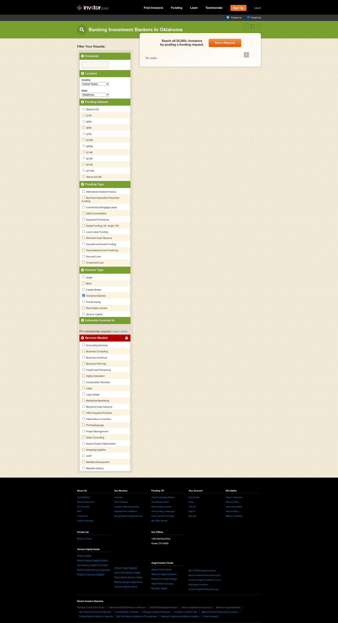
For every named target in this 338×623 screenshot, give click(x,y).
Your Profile (194, 497)
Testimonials (214, 8)
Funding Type (94, 184)
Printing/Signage (94, 425)
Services (118, 497)
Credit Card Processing (98, 369)
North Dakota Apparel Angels (163, 607)
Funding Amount (96, 102)
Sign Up (238, 8)
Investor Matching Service (126, 506)
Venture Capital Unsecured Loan (196, 607)
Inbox (191, 501)
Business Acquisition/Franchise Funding (100, 199)
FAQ (79, 511)
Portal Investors (210, 616)
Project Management (96, 431)
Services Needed (96, 338)
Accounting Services (96, 345)
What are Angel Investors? (164, 574)
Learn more (120, 331)
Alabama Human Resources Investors (219, 611)
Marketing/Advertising (97, 400)
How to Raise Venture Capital (128, 577)
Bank (88, 283)
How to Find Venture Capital (127, 572)
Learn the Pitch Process (162, 515)
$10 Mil (90, 170)
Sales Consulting (94, 437)
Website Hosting (94, 468)
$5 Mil (89, 164)
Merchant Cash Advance (98, 237)
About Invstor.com (85, 501)
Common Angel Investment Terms (205, 579)
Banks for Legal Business (228, 607)
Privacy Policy (232, 501)
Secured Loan (93, 256)
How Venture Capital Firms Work (92, 565)
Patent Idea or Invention (98, 419)
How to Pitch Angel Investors (202, 570)
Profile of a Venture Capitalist (90, 574)
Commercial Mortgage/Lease (101, 207)
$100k (89, 140)
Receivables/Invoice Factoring (101, 250)
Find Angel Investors (198, 584)
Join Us (192, 506)
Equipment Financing (97, 219)
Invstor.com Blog (85, 520)
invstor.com (92, 8)
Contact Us (82, 515)
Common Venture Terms (125, 586)
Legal (88, 388)
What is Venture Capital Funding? (92, 560)
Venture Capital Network (125, 567)
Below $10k (92, 109)
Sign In (192, 511)
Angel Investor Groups (162, 583)
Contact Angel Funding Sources (204, 589)
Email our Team (84, 538)
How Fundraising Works (162, 497)
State (84, 90)
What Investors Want (161, 506)
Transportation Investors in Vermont (96, 616)
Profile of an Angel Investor (164, 578)
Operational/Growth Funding (100, 244)
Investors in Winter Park (185, 611)
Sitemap (192, 515)
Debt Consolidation (96, 213)
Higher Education (95, 375)
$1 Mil (89, 152)
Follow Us (236, 17)
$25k (89, 121)
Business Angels (159, 588)
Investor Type (94, 270)
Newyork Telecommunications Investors (180, 616)
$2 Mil (89, 158)
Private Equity (93, 301)
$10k (89, 115)
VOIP (88, 455)
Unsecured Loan (94, 262)
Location (91, 73)
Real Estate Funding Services (128, 515)
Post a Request (225, 42)
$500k (89, 146)
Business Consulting (96, 351)
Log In (257, 8)
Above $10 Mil (94, 176)
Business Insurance (96, 357)
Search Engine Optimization (100, 443)
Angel (88, 277)
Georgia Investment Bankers (156, 611)
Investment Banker (95, 295)
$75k (89, 133)
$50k (89, 127)
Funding (176, 8)
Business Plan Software (125, 511)
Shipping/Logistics (95, 449)
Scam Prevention (234, 506)
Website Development (97, 462)
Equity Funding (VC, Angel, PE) (102, 225)
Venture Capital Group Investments (93, 569)
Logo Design (92, 394)
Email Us (256, 17)
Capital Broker (93, 289)
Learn (194, 8)
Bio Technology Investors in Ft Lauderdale (137, 616)
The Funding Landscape (162, 511)
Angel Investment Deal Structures (204, 575)
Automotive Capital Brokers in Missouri (127, 607)
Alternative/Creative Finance (100, 191)
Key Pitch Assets (159, 520)
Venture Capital (93, 314)
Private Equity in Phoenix (127, 611)
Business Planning (95, 363)
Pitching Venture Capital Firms (128, 581)
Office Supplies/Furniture (98, 412)
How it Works (83, 497)
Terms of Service (234, 497)
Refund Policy (232, 511)
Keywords (92, 56)
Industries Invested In (99, 320)
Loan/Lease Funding (96, 231)
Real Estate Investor (96, 308)
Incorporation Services (97, 382)
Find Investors (153, 8)
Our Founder (83, 506)
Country (86, 80)
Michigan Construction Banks (91, 607)
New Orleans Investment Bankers (95, 611)
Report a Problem (234, 515)
